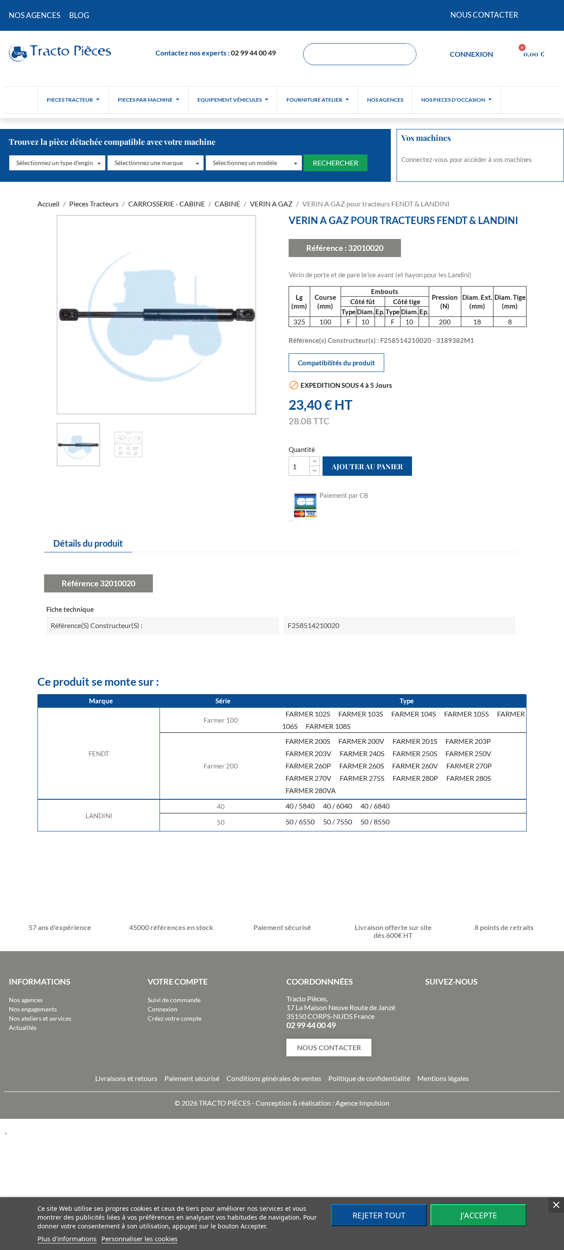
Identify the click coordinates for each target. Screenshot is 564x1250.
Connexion (163, 1009)
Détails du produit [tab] (88, 543)
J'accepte (478, 1215)
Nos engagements (33, 1009)
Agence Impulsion (362, 1103)
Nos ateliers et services (40, 1018)
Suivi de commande (174, 1000)
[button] (57, 163)
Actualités (23, 1027)
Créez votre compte (174, 1018)
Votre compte (178, 981)
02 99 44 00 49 (253, 52)
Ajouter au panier (367, 466)
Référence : (326, 247)
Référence (80, 583)
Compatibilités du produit (336, 363)
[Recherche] (405, 54)
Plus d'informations (66, 1238)
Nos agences (26, 1000)
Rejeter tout (378, 1215)
